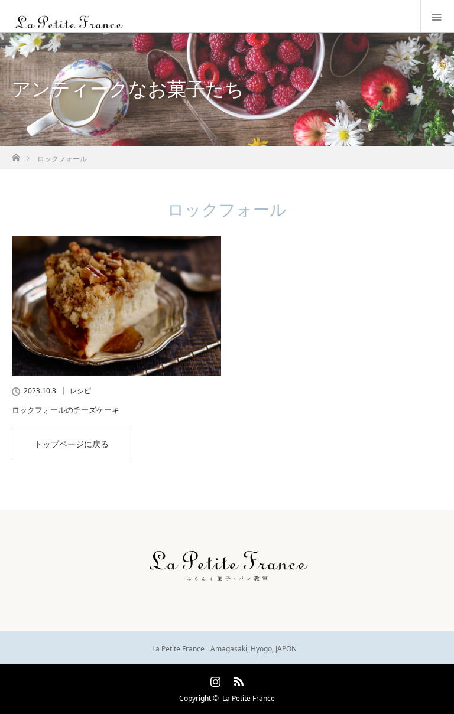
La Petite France (248, 698)
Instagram (214, 679)
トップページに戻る (71, 443)
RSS (237, 679)
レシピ (80, 391)
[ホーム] (16, 154)
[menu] (437, 16)
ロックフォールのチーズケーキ (65, 410)
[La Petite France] (209, 23)
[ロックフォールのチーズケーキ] (116, 306)
